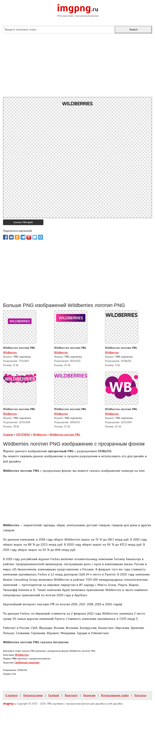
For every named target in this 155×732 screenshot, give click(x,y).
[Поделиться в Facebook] (5, 237)
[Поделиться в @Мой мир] (40, 237)
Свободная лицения (27, 662)
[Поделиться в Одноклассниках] (17, 237)
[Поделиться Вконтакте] (11, 237)
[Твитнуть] (34, 237)
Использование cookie (115, 695)
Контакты (140, 695)
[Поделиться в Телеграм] (23, 237)
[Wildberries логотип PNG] (19, 320)
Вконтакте (71, 695)
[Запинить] (28, 237)
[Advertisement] (77, 69)
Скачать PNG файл (23, 222)
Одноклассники (33, 695)
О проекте (11, 695)
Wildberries (10, 352)
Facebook (53, 695)
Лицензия (89, 695)
